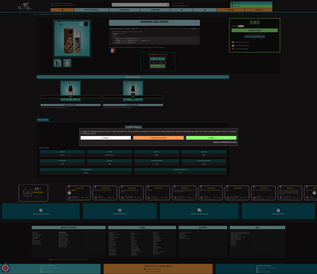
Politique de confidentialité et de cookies (224, 142)
